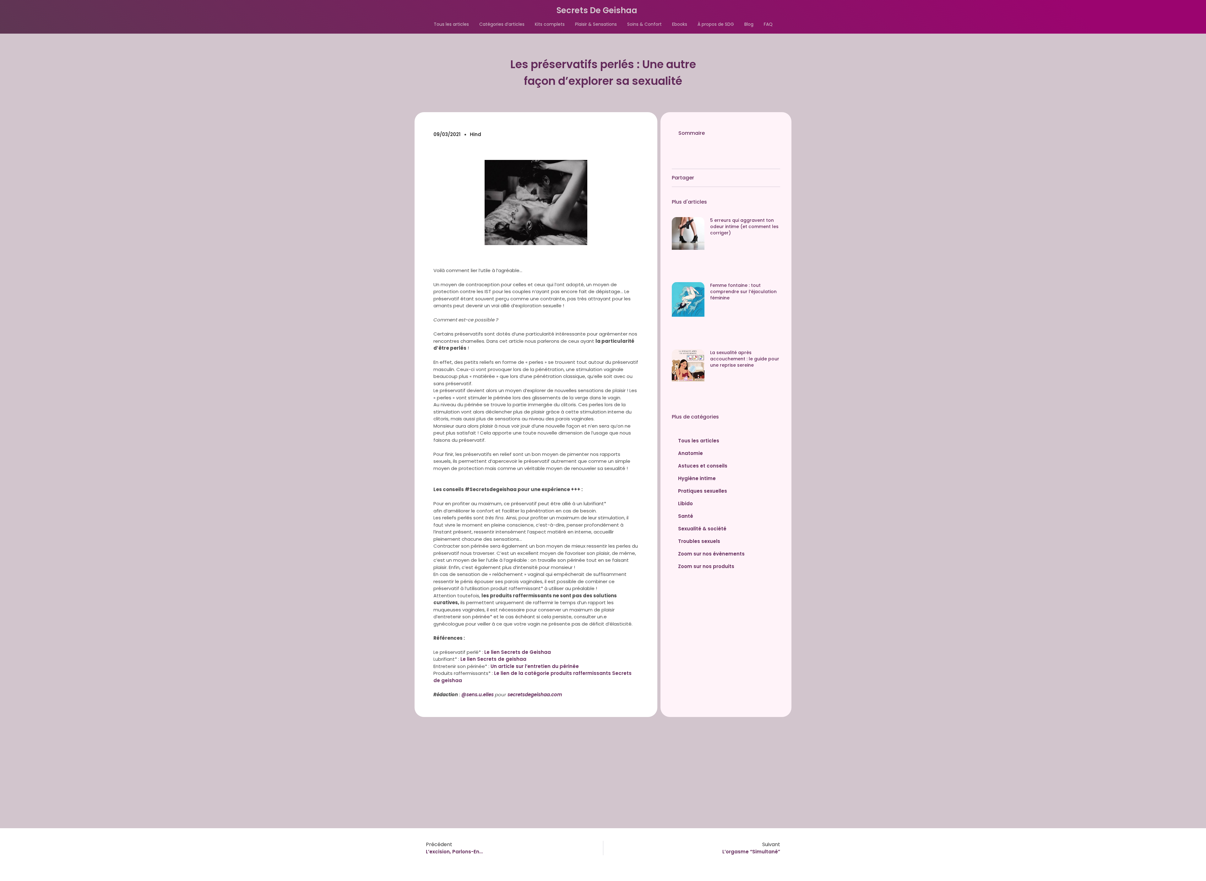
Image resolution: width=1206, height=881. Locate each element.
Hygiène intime (697, 478)
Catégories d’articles (501, 24)
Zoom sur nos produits (706, 566)
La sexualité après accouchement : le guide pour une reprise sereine (744, 358)
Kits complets (550, 24)
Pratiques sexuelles (702, 491)
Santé (685, 516)
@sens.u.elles (478, 694)
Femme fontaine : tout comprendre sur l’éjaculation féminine (743, 291)
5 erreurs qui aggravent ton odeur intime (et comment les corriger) (744, 226)
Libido (685, 503)
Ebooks (679, 24)
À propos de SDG (716, 24)
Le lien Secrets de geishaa (493, 659)
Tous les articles (451, 24)
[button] (772, 132)
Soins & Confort (644, 24)
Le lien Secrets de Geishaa (517, 652)
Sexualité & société (702, 528)
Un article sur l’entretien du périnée (535, 666)
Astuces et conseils (702, 465)
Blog (748, 24)
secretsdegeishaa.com (535, 694)
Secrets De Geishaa (597, 10)
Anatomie (690, 453)
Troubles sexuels (699, 541)
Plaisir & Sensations (596, 24)
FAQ (768, 24)
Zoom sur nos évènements (711, 553)
